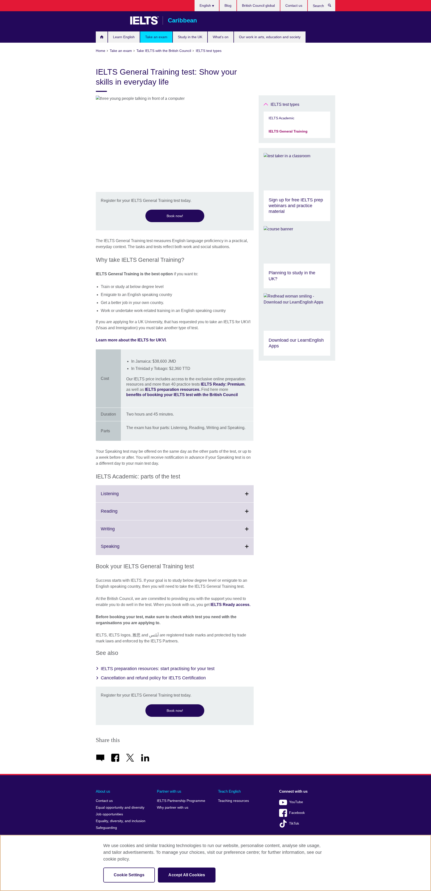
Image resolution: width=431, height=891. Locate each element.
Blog (227, 5)
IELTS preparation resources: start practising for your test (158, 668)
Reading (120, 514)
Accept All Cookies (186, 875)
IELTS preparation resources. (172, 389)
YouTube (296, 802)
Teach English (229, 791)
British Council (110, 20)
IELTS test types (285, 104)
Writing (119, 532)
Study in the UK (190, 37)
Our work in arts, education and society (270, 37)
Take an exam (156, 37)
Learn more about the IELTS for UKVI (131, 340)
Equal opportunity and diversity (120, 807)
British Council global (258, 5)
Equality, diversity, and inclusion (120, 821)
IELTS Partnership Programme (181, 801)
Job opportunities (109, 814)
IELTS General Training (288, 131)
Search (332, 6)
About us (103, 791)
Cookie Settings (129, 875)
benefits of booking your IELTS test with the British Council (182, 395)
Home (102, 37)
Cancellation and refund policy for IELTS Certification (153, 677)
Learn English (124, 37)
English (206, 5)
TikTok (294, 823)
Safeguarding (106, 828)
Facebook (297, 813)
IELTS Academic (281, 118)
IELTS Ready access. (231, 604)
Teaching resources (233, 801)
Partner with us (169, 791)
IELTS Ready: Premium (222, 384)
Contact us (293, 5)
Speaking (121, 549)
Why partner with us (172, 807)
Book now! (175, 216)
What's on (220, 37)
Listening (121, 496)
